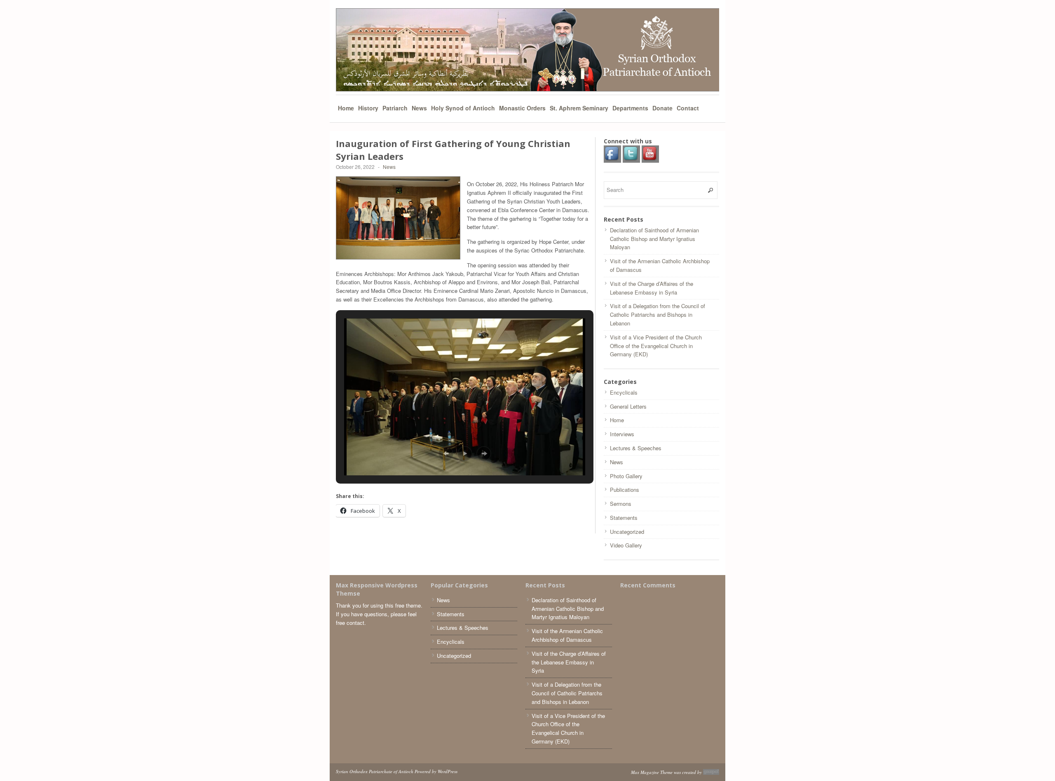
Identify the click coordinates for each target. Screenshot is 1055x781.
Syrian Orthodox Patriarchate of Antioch (374, 771)
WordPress (447, 771)
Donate (662, 108)
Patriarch (395, 108)
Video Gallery (626, 545)
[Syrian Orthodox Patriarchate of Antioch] (527, 49)
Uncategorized (627, 531)
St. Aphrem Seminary (579, 108)
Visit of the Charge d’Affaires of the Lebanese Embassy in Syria (651, 288)
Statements (624, 517)
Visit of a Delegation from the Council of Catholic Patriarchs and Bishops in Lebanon (657, 314)
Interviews (622, 434)
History (368, 108)
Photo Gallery (626, 476)
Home (346, 108)
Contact (688, 108)
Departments (630, 108)
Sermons (620, 503)
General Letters (628, 406)
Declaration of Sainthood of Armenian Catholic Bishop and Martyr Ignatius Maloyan (654, 238)
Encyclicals (624, 392)
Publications (624, 489)
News (419, 108)
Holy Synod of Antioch (463, 108)
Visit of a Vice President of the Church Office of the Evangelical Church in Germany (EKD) (656, 345)
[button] (445, 453)
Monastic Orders (522, 108)
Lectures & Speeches (635, 448)
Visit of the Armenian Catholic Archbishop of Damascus (567, 635)
